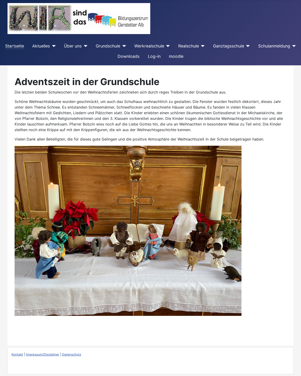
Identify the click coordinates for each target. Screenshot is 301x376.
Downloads (128, 56)
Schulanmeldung (274, 45)
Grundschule (108, 45)
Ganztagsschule (228, 45)
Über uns (73, 45)
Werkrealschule (149, 45)
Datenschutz (71, 354)
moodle (176, 56)
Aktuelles (41, 45)
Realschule (188, 45)
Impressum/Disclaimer (42, 354)
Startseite (14, 45)
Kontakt (17, 354)
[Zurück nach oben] (292, 367)
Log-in (154, 56)
